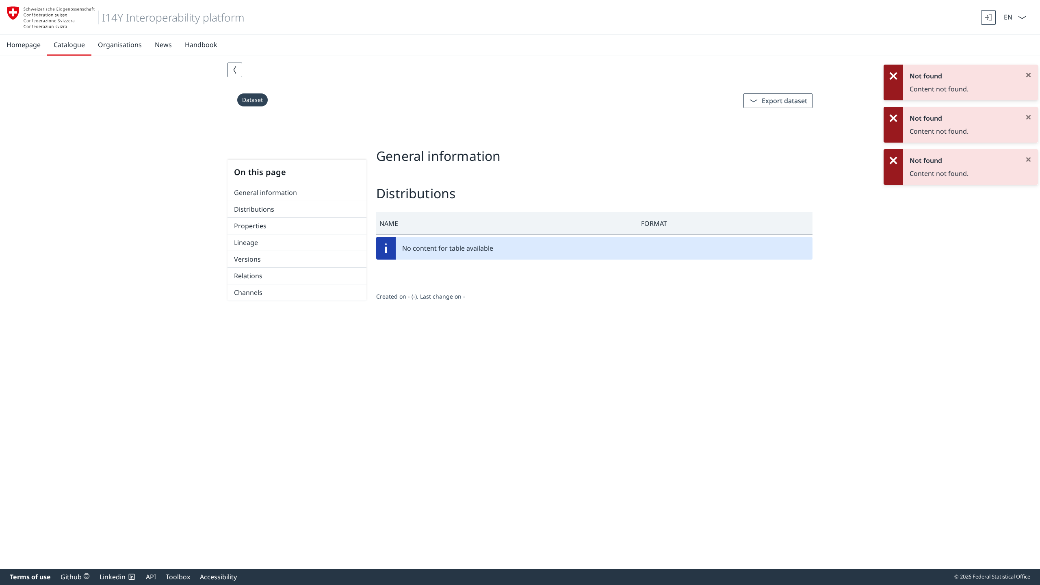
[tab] (520, 137)
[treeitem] (297, 192)
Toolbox (178, 576)
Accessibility (218, 576)
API (151, 576)
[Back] (235, 70)
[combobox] (1007, 16)
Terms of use (30, 576)
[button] (507, 223)
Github (75, 576)
